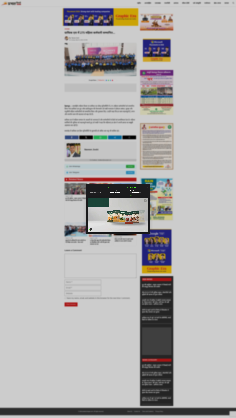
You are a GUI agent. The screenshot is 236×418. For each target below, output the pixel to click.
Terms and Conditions (148, 411)
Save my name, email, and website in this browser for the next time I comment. (98, 298)
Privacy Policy (159, 411)
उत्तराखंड (158, 3)
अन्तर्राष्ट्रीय (147, 3)
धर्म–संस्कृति (197, 3)
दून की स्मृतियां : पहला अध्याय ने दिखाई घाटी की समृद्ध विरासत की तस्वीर (156, 286)
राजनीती (167, 3)
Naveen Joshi (75, 38)
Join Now (130, 166)
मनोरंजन (207, 3)
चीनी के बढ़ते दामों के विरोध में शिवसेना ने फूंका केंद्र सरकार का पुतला (155, 311)
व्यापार (226, 3)
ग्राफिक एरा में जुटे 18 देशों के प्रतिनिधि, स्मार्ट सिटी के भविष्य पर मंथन (156, 319)
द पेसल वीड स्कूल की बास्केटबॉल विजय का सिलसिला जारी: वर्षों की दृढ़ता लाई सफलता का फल (100, 242)
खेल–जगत (217, 3)
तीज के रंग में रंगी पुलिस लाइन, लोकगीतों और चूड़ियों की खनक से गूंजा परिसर (156, 293)
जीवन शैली (185, 3)
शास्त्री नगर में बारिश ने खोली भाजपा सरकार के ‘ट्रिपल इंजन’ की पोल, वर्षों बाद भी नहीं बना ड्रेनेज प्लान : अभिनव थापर (156, 302)
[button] (233, 3)
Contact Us (137, 411)
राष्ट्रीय (139, 3)
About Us (129, 411)
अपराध (176, 3)
